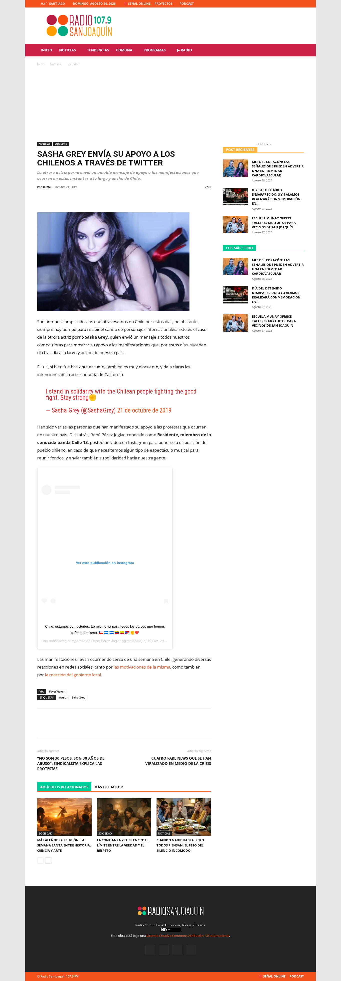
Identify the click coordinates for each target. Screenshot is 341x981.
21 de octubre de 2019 (144, 410)
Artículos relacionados (64, 787)
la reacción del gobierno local (73, 675)
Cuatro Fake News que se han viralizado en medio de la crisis (178, 761)
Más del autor (108, 787)
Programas (155, 50)
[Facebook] (275, 3)
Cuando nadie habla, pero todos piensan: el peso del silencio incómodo (180, 845)
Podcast (186, 3)
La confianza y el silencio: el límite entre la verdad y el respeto (122, 845)
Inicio (46, 50)
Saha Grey (78, 697)
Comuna (124, 50)
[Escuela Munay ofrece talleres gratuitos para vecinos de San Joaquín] (235, 224)
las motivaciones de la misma (142, 667)
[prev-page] (40, 860)
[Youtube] (300, 3)
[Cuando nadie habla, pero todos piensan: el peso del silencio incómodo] (184, 817)
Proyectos (163, 3)
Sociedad (61, 143)
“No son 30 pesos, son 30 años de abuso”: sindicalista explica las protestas (70, 763)
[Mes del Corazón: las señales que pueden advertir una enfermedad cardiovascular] (235, 168)
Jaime (47, 187)
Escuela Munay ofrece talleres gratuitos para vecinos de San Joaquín (274, 222)
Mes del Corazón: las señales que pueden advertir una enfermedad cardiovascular (278, 168)
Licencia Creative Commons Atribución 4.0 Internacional (188, 935)
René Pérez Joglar (106, 641)
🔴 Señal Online (137, 3)
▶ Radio (184, 50)
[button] (298, 50)
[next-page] (48, 860)
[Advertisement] (170, 104)
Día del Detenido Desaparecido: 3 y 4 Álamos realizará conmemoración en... (276, 197)
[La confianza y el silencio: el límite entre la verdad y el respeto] (124, 817)
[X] (292, 3)
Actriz (62, 697)
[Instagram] (283, 3)
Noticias (67, 50)
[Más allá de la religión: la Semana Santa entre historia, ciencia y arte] (64, 817)
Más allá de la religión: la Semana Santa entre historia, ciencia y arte (64, 845)
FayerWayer (57, 691)
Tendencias (98, 50)
